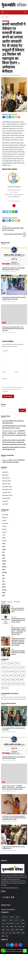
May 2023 (5, 472)
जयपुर (3, 555)
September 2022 (7, 495)
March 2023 (5, 478)
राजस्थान (7, 21)
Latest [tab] (3, 602)
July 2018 (5, 504)
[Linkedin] (9, 117)
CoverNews (12, 951)
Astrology (5, 514)
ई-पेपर (3, 546)
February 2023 (6, 481)
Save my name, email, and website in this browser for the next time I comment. (13, 389)
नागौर (3, 578)
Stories (4, 532)
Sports (4, 529)
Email (17, 372)
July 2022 (5, 501)
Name (4, 372)
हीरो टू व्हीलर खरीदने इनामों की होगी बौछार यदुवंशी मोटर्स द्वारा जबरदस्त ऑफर (12, 228)
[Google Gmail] (15, 117)
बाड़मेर (4, 21)
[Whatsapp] (12, 117)
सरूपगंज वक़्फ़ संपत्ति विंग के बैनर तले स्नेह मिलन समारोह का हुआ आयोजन (13, 422)
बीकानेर (4, 587)
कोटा (3, 552)
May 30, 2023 (5, 271)
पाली (3, 581)
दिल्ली (3, 569)
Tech (3, 535)
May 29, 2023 (5, 791)
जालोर (3, 558)
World (4, 540)
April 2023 (5, 475)
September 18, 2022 (8, 75)
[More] (19, 117)
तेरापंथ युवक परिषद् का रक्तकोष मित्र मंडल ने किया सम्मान (15, 234)
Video (4, 538)
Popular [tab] (9, 602)
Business (5, 517)
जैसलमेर (4, 561)
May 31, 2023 (5, 731)
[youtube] (16, 945)
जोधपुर (3, 564)
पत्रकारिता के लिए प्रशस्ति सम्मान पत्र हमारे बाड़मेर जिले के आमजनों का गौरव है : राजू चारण (14, 427)
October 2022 (6, 492)
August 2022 (6, 498)
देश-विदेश (4, 572)
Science (4, 526)
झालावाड (4, 567)
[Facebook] (3, 117)
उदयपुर (4, 549)
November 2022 (7, 489)
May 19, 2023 (5, 332)
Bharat (4, 460)
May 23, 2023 (5, 301)
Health (4, 520)
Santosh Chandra (17, 75)
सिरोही (3, 593)
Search (3, 404)
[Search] (25, 12)
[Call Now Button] (4, 951)
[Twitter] (6, 117)
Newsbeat (5, 523)
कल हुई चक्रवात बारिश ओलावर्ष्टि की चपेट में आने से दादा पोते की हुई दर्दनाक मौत (14, 448)
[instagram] (20, 945)
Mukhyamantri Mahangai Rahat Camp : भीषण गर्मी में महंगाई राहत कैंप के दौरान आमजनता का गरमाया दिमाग (13, 328)
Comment (5, 350)
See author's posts (14, 201)
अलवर (3, 543)
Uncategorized (10, 671)
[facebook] (7, 945)
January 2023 (6, 484)
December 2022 (7, 486)
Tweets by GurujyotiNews (8, 909)
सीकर (3, 596)
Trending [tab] (17, 602)
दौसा (3, 575)
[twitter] (12, 945)
